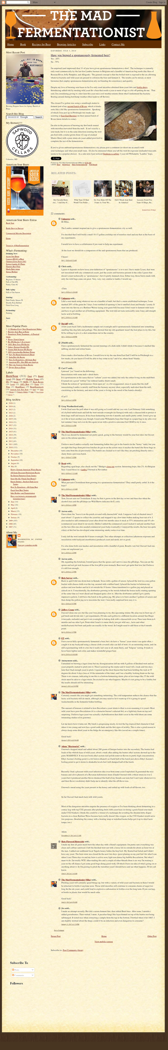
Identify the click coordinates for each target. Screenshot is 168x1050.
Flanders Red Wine (13, 266)
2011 (11, 444)
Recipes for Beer (41, 44)
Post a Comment (59, 930)
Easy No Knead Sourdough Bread (22, 354)
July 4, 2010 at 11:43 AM (69, 489)
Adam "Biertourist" (70, 746)
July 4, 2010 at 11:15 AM (69, 473)
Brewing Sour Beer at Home (18, 331)
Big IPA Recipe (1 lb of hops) (19, 342)
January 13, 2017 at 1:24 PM (70, 924)
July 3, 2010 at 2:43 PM (68, 362)
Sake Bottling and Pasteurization (23, 493)
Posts (16, 969)
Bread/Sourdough (36, 387)
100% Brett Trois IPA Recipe (18, 344)
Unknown (65, 218)
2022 (11, 412)
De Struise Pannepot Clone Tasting (23, 475)
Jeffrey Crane (67, 609)
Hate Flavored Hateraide (72, 841)
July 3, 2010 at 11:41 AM (69, 317)
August (14, 463)
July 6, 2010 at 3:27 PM (68, 632)
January (14, 517)
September (15, 460)
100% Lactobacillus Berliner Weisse (21, 352)
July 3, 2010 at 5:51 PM (68, 425)
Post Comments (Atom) (73, 950)
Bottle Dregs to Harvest (14, 228)
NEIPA (25, 382)
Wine (8, 387)
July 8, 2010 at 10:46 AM (69, 654)
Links (102, 44)
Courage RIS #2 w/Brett (15, 259)
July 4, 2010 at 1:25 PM (68, 553)
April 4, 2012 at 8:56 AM (69, 902)
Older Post (152, 936)
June (13, 501)
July (12, 466)
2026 (11, 403)
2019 (11, 419)
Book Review (38, 382)
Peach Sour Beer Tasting (20, 490)
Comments (19, 975)
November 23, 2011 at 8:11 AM (71, 835)
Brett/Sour (12, 376)
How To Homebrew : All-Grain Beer (22, 359)
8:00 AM (88, 163)
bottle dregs (142, 87)
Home (10, 44)
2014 (11, 435)
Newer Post (56, 936)
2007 (11, 527)
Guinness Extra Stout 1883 (16, 261)
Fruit (30, 376)
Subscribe (87, 44)
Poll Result (93, 164)
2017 (11, 425)
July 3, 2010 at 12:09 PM (69, 337)
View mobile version (104, 941)
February (14, 514)
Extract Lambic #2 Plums (15, 264)
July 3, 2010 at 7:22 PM (68, 457)
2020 (11, 416)
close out (110, 466)
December (15, 450)
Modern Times (32, 379)
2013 (11, 438)
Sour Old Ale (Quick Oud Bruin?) (23, 478)
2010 (11, 447)
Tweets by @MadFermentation (17, 245)
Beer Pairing (39, 392)
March (13, 511)
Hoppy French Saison (16, 339)
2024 (11, 406)
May (13, 505)
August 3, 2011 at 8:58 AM (70, 740)
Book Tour (10, 223)
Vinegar (10, 395)
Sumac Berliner (12, 271)
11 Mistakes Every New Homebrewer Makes (25, 329)
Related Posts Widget (149, 210)
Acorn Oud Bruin (12, 256)
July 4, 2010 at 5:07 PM (68, 604)
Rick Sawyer (67, 577)
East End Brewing (69, 115)
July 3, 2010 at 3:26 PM (68, 400)
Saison (16, 382)
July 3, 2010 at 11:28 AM (69, 292)
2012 (11, 441)
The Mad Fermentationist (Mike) (76, 431)
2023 (11, 409)
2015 (11, 431)
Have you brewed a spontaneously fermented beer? (23, 497)
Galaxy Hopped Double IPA (18, 347)
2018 (11, 422)
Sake (32, 392)
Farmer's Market (22, 392)
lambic (84, 469)
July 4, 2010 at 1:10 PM (68, 505)
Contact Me (118, 44)
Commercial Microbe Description (18, 233)
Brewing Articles (66, 44)
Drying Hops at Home (17, 367)
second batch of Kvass (77, 106)
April (13, 508)
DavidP (64, 323)
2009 (11, 520)
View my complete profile (27, 545)
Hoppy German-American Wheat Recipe (26, 469)
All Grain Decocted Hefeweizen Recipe (25, 472)
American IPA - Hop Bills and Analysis (23, 362)
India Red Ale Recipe (17, 357)
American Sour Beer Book (19, 389)
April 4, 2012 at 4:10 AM (69, 874)
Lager (12, 384)
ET (62, 638)
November (15, 453)
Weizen (11, 392)
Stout (18, 379)
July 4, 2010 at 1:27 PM (68, 572)
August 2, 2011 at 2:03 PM (69, 686)
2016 (11, 428)
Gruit (41, 389)
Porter (37, 384)
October (14, 457)
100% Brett (24, 384)
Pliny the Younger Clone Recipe (21, 364)
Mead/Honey (20, 387)
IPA (7, 382)
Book (23, 44)
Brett (63, 463)
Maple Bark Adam (13, 269)
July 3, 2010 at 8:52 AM (69, 260)
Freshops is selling (111, 153)
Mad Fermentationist (79, 164)
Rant (34, 389)
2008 (11, 524)
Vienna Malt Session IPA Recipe (20, 349)
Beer (58, 164)
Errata (8, 238)
